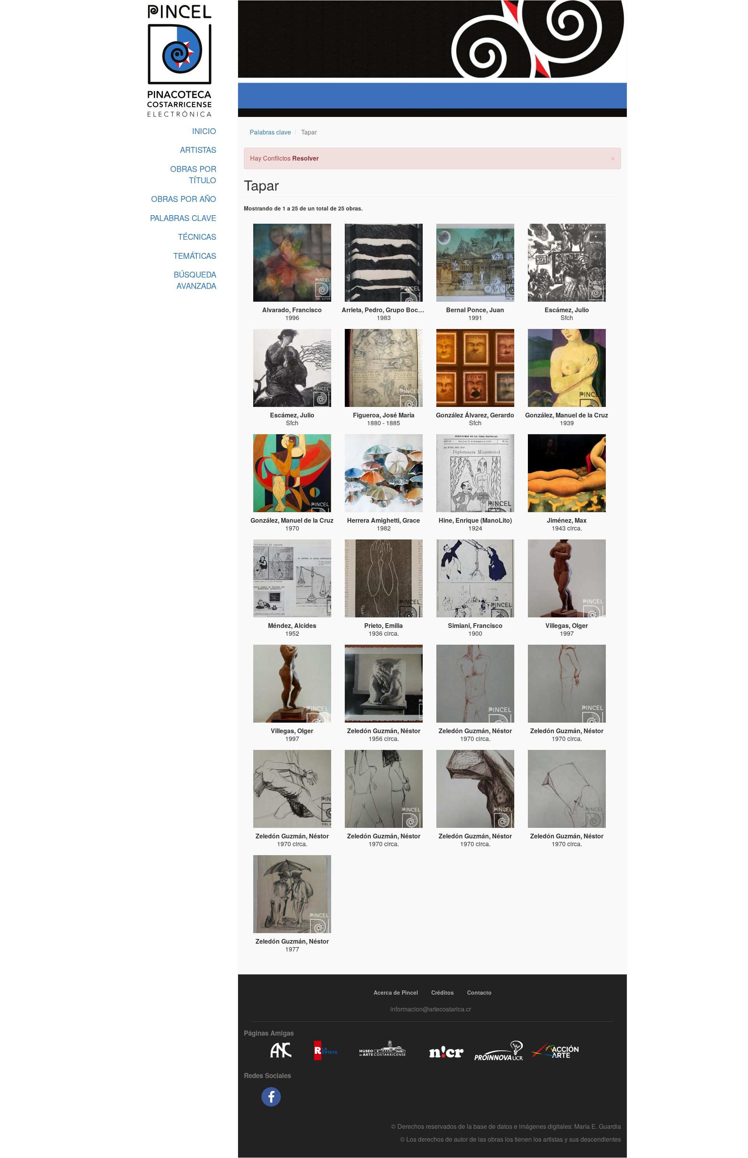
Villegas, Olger (566, 625)
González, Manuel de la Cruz (566, 414)
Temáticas (194, 255)
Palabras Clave (183, 217)
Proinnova (498, 1050)
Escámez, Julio (567, 309)
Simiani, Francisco (475, 625)
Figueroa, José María (384, 414)
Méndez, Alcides (292, 625)
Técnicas (197, 236)
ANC (280, 1050)
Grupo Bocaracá (410, 309)
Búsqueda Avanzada (195, 280)
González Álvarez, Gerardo (475, 414)
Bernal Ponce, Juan (475, 309)
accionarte (555, 1050)
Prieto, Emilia (383, 625)
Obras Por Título (193, 174)
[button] (612, 157)
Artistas (198, 149)
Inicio (204, 130)
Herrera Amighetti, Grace (383, 520)
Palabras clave (270, 131)
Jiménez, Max (567, 520)
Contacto (479, 992)
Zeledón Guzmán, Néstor (383, 730)
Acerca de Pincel (396, 992)
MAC (383, 1050)
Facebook (271, 1096)
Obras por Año (183, 198)
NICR (445, 1050)
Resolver (305, 158)
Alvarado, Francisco (292, 309)
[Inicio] (179, 61)
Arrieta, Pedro (362, 309)
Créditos (442, 992)
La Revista (325, 1050)
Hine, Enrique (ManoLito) (475, 520)
